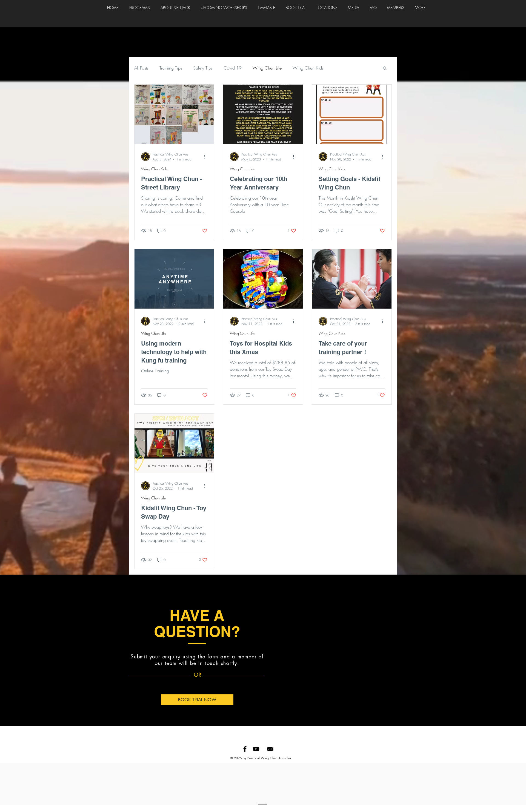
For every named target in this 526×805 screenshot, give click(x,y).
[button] (384, 68)
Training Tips (170, 68)
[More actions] (206, 156)
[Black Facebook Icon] (245, 749)
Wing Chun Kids (308, 68)
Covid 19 (233, 68)
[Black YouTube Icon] (256, 749)
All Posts (141, 68)
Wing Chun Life (267, 68)
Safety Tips (203, 68)
